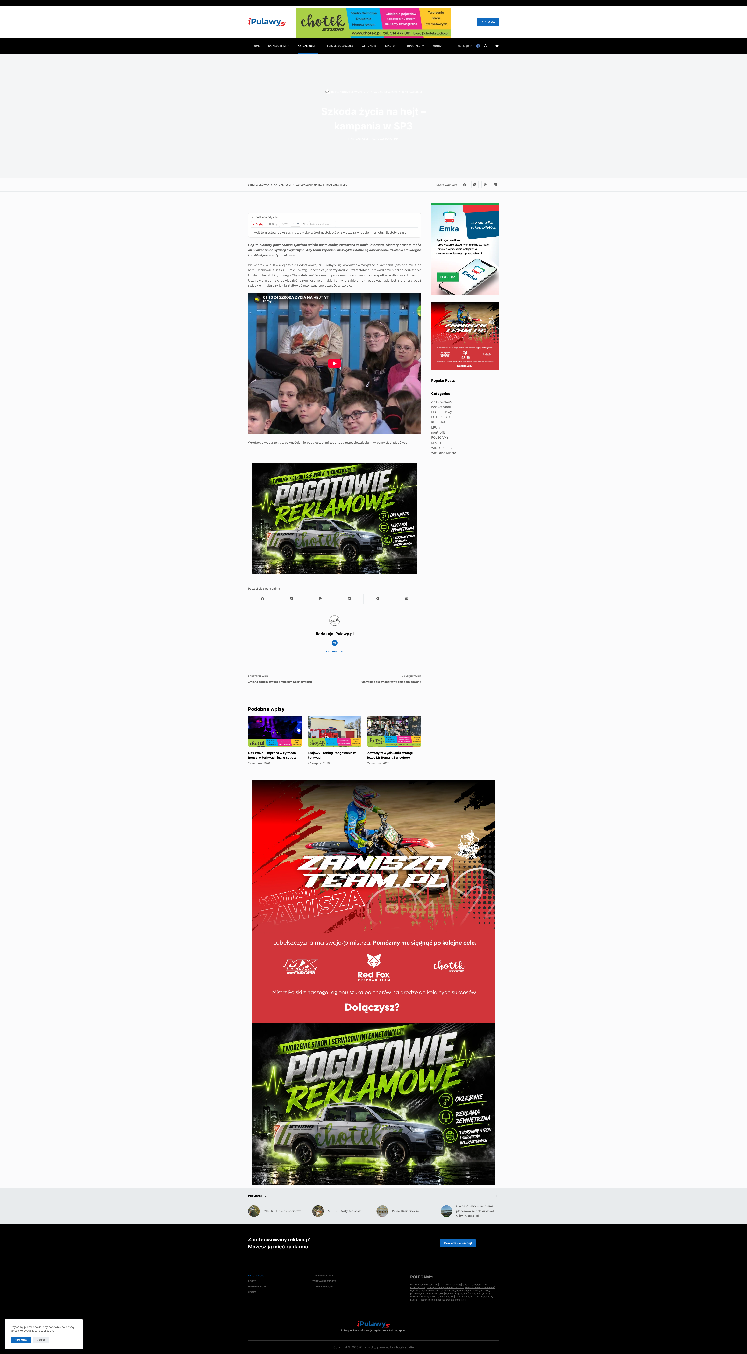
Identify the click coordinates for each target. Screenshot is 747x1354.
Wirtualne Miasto (443, 453)
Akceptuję (21, 1339)
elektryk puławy (436, 1287)
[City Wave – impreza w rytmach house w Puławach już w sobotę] (275, 731)
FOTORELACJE (442, 417)
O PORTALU (413, 46)
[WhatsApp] (378, 599)
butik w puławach (454, 1287)
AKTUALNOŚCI (306, 46)
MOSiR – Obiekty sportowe (282, 1211)
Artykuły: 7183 (334, 651)
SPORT (436, 443)
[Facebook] (478, 46)
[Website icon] (335, 643)
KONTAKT (438, 46)
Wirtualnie (369, 46)
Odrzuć (41, 1339)
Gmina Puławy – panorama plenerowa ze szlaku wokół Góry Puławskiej (475, 1211)
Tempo (285, 223)
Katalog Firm (277, 46)
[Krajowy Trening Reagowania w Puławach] (335, 731)
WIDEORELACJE (443, 448)
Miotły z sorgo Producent (424, 1284)
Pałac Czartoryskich (406, 1211)
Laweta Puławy (445, 1296)
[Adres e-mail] (406, 599)
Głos (305, 224)
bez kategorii (441, 407)
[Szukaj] (485, 46)
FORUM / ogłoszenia (340, 46)
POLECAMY (440, 437)
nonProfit (438, 432)
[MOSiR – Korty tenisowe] (318, 1211)
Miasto (390, 46)
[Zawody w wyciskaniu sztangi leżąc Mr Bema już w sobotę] (394, 731)
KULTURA (438, 422)
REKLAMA (488, 22)
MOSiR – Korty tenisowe (345, 1211)
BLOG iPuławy (441, 412)
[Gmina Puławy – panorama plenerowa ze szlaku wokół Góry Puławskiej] (446, 1211)
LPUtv (435, 427)
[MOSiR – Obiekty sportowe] (254, 1211)
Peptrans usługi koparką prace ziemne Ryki (442, 1299)
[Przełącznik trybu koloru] (497, 46)
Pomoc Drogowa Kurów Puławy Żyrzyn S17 (469, 1293)
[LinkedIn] (495, 184)
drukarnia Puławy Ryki (422, 1296)
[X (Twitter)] (475, 184)
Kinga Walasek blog (450, 1284)
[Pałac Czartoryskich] (382, 1211)
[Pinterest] (485, 184)
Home (256, 46)
